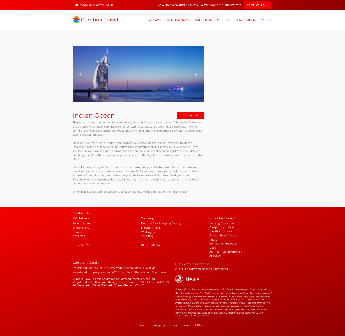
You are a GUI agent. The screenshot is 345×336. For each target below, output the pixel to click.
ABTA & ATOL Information (225, 251)
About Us (215, 255)
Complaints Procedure (223, 243)
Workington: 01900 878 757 (222, 5)
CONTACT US (257, 5)
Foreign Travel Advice (222, 235)
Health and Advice (220, 231)
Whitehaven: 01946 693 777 (179, 5)
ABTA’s (179, 293)
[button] (80, 74)
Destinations (178, 20)
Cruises (223, 20)
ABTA (225, 289)
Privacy (213, 239)
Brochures (245, 20)
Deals (212, 247)
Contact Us (190, 115)
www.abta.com (250, 309)
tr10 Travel (172, 325)
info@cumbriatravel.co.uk (95, 5)
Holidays (154, 20)
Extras (266, 20)
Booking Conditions (221, 223)
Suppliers (203, 20)
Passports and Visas (221, 227)
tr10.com (200, 325)
